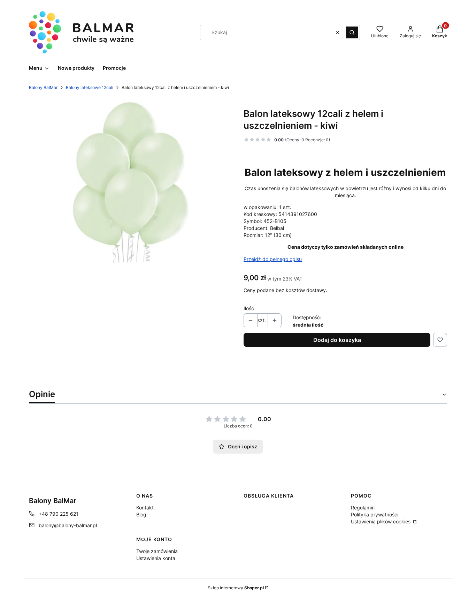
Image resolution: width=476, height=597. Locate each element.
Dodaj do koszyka (337, 339)
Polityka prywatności (374, 514)
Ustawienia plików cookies (381, 521)
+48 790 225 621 (58, 514)
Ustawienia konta (155, 558)
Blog (141, 514)
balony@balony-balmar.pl (68, 525)
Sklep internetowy (236, 587)
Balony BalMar (43, 87)
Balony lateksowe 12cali (89, 87)
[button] (352, 32)
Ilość (249, 308)
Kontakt (145, 507)
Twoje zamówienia (157, 551)
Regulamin (363, 507)
